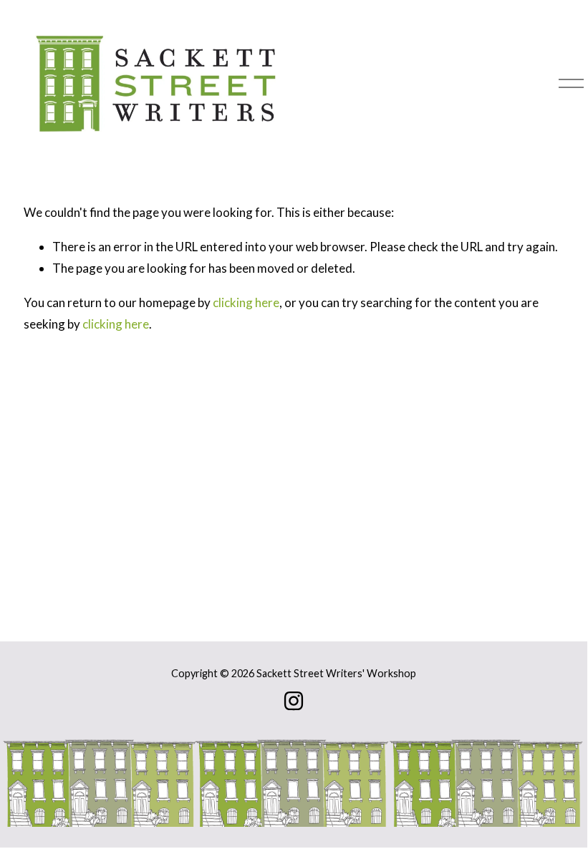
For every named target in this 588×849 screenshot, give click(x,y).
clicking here (246, 302)
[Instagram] (294, 701)
